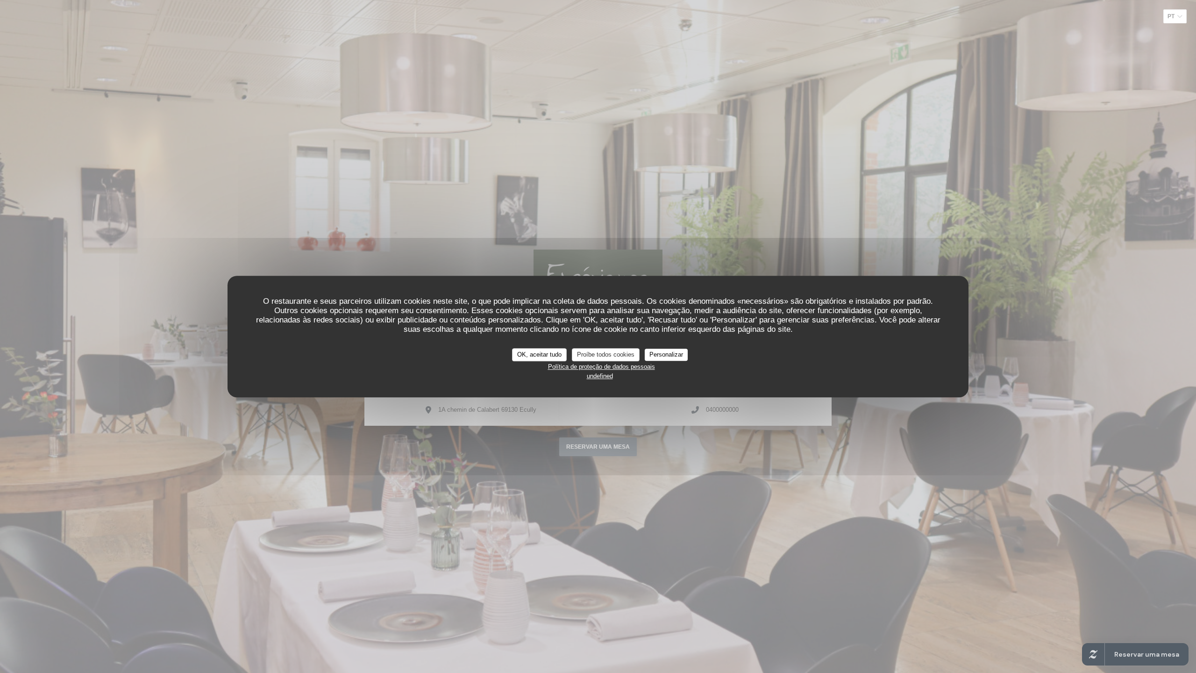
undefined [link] (600, 375)
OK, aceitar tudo (539, 354)
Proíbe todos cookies (605, 354)
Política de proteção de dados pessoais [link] (601, 366)
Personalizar (666, 354)
